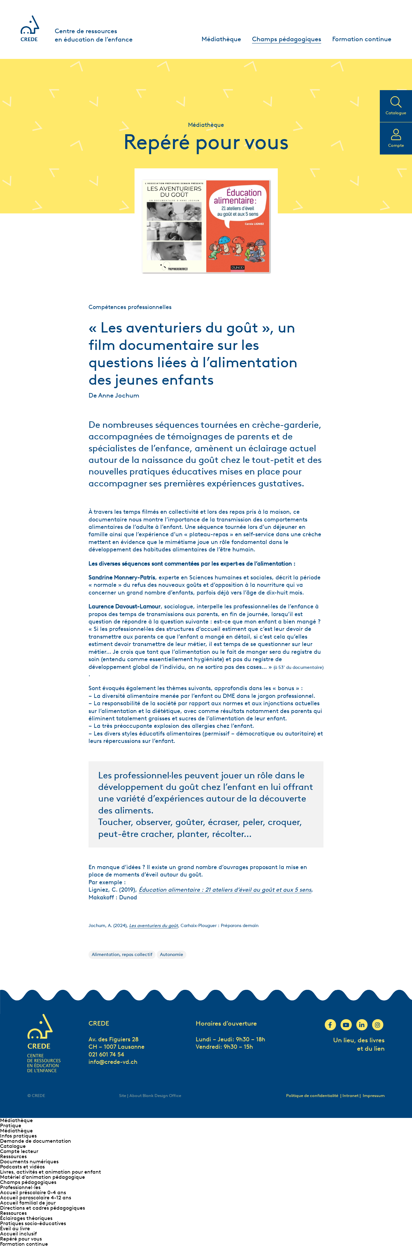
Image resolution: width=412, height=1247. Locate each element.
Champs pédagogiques (286, 39)
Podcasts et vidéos (22, 1167)
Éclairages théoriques (26, 1218)
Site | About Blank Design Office (150, 1095)
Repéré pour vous (21, 1239)
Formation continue (361, 39)
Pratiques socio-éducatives (33, 1223)
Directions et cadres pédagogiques (42, 1208)
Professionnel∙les (20, 1187)
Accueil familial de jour (28, 1203)
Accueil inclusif (18, 1234)
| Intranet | (351, 1095)
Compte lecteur (19, 1151)
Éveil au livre (15, 1228)
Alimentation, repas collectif (122, 954)
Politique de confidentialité (312, 1095)
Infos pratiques (18, 1136)
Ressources (13, 1156)
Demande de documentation (35, 1141)
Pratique (10, 1125)
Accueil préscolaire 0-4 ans (33, 1192)
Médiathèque (221, 39)
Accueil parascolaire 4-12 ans (35, 1198)
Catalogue (13, 1146)
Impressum (374, 1095)
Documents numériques (29, 1161)
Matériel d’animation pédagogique (42, 1177)
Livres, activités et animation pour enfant (50, 1172)
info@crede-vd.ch (113, 1061)
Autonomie (171, 954)
